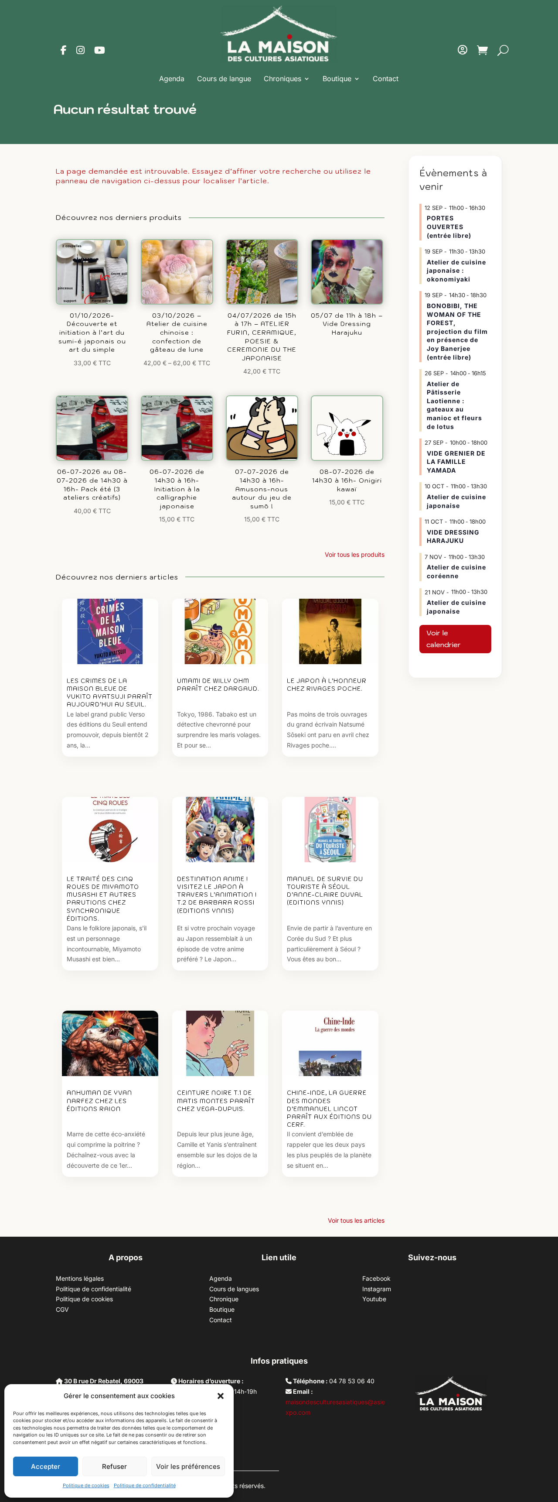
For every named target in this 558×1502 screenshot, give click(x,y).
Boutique (337, 78)
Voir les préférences (188, 1466)
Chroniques (282, 78)
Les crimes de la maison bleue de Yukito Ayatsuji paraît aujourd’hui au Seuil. (110, 693)
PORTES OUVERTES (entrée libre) (449, 226)
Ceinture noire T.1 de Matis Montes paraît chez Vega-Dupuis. (216, 1100)
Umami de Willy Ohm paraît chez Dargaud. (218, 685)
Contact (385, 78)
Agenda (171, 78)
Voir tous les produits (354, 554)
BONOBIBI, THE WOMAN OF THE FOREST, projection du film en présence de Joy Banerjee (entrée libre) (457, 331)
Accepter (45, 1466)
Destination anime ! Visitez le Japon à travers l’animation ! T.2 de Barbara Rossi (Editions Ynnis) (217, 895)
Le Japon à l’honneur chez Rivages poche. (327, 685)
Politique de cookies (86, 1485)
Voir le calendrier (443, 638)
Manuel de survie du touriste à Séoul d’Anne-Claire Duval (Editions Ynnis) (325, 891)
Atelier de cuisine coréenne (456, 571)
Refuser (114, 1466)
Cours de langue (224, 78)
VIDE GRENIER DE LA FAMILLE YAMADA (456, 461)
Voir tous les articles (356, 1220)
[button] (220, 1396)
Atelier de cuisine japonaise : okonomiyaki (456, 270)
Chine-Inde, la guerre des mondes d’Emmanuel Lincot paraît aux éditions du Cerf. (329, 1108)
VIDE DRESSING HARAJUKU (453, 536)
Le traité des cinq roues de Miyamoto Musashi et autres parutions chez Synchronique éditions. (103, 898)
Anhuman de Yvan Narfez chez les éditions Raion (99, 1100)
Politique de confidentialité (145, 1485)
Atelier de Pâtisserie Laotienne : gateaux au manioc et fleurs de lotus (454, 405)
